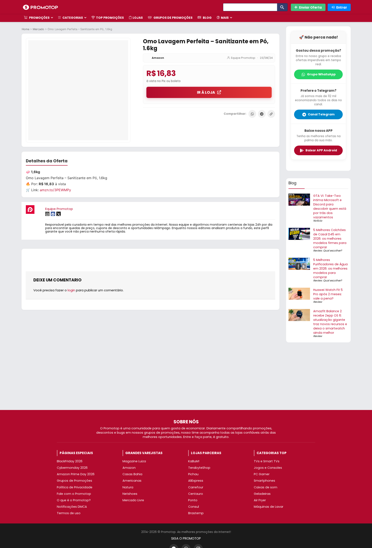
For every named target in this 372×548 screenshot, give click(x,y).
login (71, 290)
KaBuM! (193, 461)
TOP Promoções (110, 18)
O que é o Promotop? (74, 500)
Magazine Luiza (134, 461)
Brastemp (196, 513)
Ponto (192, 500)
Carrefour (195, 487)
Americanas (131, 480)
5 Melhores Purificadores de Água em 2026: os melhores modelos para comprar (330, 268)
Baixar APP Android (321, 150)
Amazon (158, 58)
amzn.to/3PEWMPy (55, 190)
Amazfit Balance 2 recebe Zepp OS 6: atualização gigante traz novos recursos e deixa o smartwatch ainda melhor (330, 322)
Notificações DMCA (72, 507)
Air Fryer (260, 500)
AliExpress (195, 480)
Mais (225, 18)
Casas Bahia (132, 474)
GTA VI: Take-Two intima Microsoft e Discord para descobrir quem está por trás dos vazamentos (329, 206)
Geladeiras (262, 494)
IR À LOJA (206, 92)
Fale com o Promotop (74, 494)
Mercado (38, 29)
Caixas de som (265, 487)
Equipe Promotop (243, 58)
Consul (193, 507)
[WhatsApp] (252, 114)
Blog (207, 18)
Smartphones (264, 480)
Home (25, 29)
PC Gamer (262, 474)
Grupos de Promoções (172, 18)
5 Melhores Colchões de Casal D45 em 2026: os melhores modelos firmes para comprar (329, 238)
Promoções (39, 18)
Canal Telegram (321, 114)
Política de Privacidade (74, 487)
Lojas (138, 18)
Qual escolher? (332, 250)
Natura (127, 487)
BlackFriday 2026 (69, 461)
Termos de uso (69, 513)
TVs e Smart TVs (266, 461)
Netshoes (129, 494)
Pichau (193, 474)
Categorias (72, 18)
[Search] (282, 7)
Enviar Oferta (310, 7)
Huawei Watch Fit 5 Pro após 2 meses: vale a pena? (328, 294)
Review (317, 250)
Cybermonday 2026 (72, 468)
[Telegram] (262, 114)
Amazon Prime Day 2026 (76, 474)
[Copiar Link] (271, 114)
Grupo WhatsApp (321, 74)
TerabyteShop (199, 468)
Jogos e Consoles (268, 468)
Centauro (195, 494)
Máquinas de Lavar (268, 507)
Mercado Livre (133, 500)
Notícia (317, 220)
